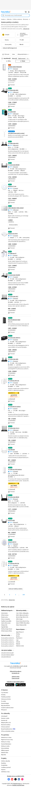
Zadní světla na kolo (5, 623)
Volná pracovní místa (6, 699)
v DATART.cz (11, 222)
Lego (17, 640)
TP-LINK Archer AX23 (13, 143)
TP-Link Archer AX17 (13, 296)
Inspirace (3, 769)
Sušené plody (4, 613)
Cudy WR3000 (11, 449)
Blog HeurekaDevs (5, 705)
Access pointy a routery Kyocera (8, 644)
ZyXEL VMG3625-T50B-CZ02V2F (16, 208)
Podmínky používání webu (18, 785)
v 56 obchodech (11, 157)
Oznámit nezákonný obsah (7, 707)
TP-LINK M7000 (12, 112)
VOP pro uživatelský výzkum (7, 731)
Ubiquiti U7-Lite (12, 186)
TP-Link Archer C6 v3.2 (13, 428)
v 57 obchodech (11, 373)
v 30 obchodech (11, 267)
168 (24, 595)
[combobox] (15, 15)
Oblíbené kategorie (6, 610)
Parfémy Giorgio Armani (6, 629)
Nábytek (18, 644)
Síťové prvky (25, 19)
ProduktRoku (4, 765)
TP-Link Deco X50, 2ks (13, 381)
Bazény (18, 636)
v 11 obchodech (11, 462)
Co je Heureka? (4, 692)
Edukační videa (4, 752)
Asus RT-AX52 (11, 520)
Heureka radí (4, 720)
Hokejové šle (4, 625)
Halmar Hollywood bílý (21, 625)
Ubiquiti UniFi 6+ (12, 542)
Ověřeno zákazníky (5, 761)
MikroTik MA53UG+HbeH (14, 320)
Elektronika (9, 19)
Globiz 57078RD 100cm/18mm (22, 623)
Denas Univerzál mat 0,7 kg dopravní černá (23, 621)
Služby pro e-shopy (5, 742)
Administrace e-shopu (6, 737)
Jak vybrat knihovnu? (6, 657)
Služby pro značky (5, 746)
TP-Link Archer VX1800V (14, 275)
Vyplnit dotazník (15, 678)
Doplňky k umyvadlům (6, 621)
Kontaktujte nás (15, 673)
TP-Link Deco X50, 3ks (13, 563)
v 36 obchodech (11, 200)
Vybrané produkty (21, 610)
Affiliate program (5, 750)
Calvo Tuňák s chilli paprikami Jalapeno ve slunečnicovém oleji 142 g (23, 613)
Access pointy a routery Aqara (8, 640)
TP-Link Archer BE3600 (13, 165)
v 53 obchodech (11, 104)
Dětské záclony (4, 615)
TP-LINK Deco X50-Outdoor (15, 469)
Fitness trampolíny (5, 619)
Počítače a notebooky (17, 19)
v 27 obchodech (11, 534)
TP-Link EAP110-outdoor (14, 406)
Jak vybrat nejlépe (6, 650)
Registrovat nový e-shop (7, 739)
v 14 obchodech (11, 310)
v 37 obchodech (11, 420)
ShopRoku (3, 763)
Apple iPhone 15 (20, 632)
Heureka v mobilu (5, 718)
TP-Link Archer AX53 (13, 90)
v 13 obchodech (11, 80)
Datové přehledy (5, 748)
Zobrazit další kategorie (9, 48)
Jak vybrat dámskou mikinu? (7, 655)
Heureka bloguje (5, 703)
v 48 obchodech (11, 351)
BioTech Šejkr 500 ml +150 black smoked (23, 617)
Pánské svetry (4, 617)
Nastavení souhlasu (5, 725)
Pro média (3, 701)
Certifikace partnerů (6, 767)
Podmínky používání (5, 697)
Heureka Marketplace (6, 744)
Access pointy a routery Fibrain (8, 646)
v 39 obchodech (11, 125)
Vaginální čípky (4, 627)
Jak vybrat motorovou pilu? (7, 653)
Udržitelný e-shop (5, 772)
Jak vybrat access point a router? (16, 133)
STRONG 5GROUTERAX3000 (15, 67)
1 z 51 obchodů (11, 581)
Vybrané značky (5, 635)
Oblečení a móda (20, 646)
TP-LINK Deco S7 (12, 253)
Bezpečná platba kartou (6, 729)
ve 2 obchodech (11, 330)
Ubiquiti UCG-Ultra (13, 233)
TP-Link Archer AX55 (13, 359)
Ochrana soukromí (5, 727)
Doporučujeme (20, 629)
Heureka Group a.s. (17, 783)
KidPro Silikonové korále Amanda (23, 615)
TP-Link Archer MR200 (13, 497)
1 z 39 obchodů (11, 489)
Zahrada (18, 642)
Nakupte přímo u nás (6, 722)
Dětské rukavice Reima (6, 631)
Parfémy (18, 634)
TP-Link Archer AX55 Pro (14, 338)
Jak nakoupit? (4, 716)
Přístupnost (4, 710)
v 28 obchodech (11, 179)
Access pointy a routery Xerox (8, 638)
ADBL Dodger (19, 619)
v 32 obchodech (11, 246)
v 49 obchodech (11, 289)
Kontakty (3, 695)
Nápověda (3, 755)
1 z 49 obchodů (11, 399)
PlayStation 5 (19, 638)
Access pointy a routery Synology (8, 642)
